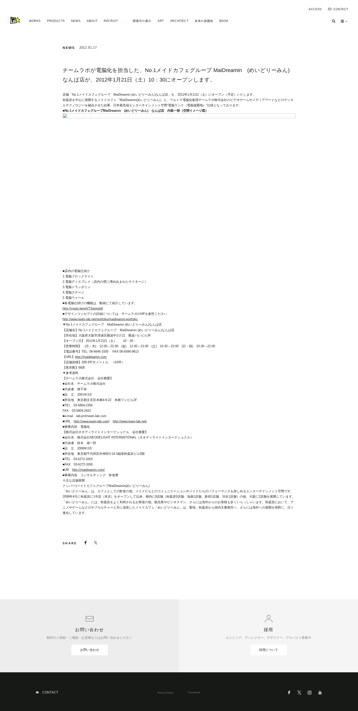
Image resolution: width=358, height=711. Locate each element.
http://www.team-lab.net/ (130, 421)
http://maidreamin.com (91, 357)
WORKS (35, 21)
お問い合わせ (89, 650)
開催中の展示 (142, 21)
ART (161, 21)
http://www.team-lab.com (91, 421)
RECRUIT (111, 21)
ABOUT (92, 21)
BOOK (223, 21)
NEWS (75, 21)
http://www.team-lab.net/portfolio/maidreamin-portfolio (100, 319)
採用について (268, 650)
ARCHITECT (179, 21)
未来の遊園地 (204, 21)
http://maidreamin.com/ (88, 470)
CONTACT (340, 9)
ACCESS (315, 9)
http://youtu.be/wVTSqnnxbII (83, 308)
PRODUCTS (56, 21)
